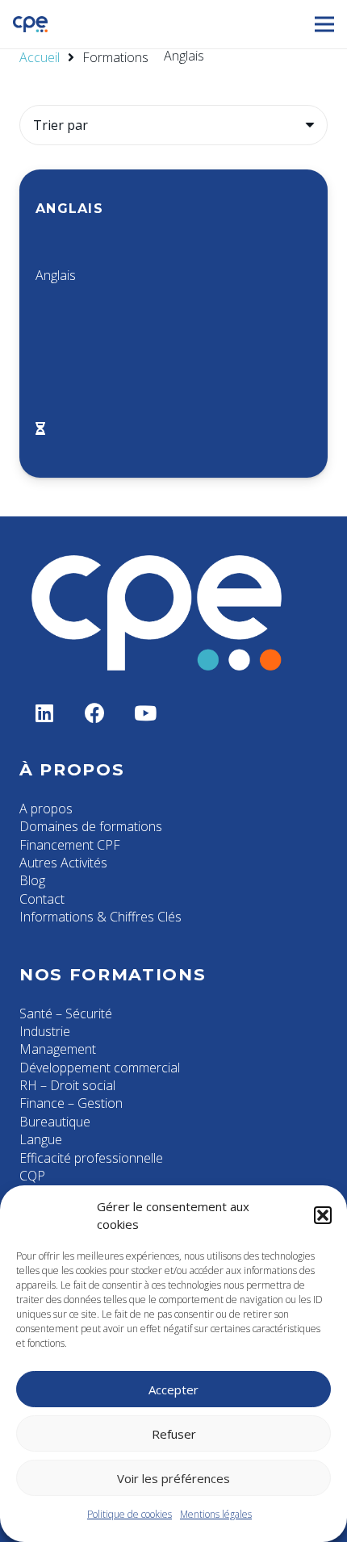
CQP (32, 1176)
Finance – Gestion (71, 1103)
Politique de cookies (129, 1514)
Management (57, 1049)
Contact (42, 899)
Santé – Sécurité (65, 1013)
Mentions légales (216, 1514)
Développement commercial (99, 1067)
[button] (323, 1215)
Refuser (174, 1434)
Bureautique (54, 1121)
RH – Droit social (67, 1085)
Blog (32, 880)
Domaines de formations (90, 826)
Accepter (173, 1389)
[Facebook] (95, 713)
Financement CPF (69, 845)
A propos (46, 808)
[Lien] (30, 24)
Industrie (44, 1031)
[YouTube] (145, 713)
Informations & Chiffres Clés (100, 917)
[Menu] (324, 24)
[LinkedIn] (44, 713)
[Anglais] (173, 323)
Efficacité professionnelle (91, 1158)
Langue (40, 1139)
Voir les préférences (173, 1478)
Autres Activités (63, 862)
